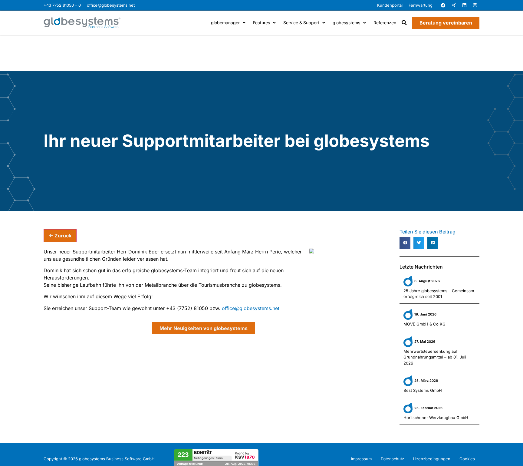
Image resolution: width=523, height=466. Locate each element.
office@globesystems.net (111, 5)
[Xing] (453, 5)
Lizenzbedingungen (431, 458)
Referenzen (384, 22)
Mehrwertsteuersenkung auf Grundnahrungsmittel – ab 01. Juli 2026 (434, 357)
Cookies (467, 458)
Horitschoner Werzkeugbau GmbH (435, 417)
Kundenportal (390, 5)
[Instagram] (474, 5)
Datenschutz (392, 458)
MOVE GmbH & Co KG (424, 324)
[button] (404, 23)
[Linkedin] (464, 5)
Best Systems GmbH (422, 390)
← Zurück (60, 236)
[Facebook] (443, 5)
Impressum (361, 458)
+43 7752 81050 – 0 (62, 5)
